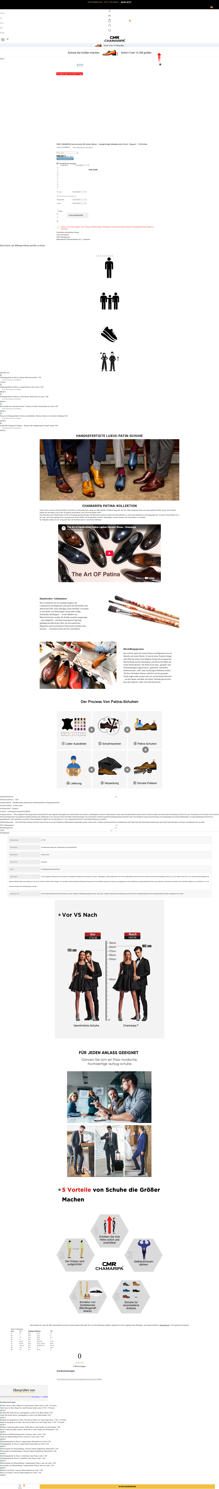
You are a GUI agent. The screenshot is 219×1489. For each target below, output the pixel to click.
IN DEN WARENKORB (76, 215)
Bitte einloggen (35, 1396)
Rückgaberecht (164, 1325)
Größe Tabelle (93, 169)
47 (57, 188)
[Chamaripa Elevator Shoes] (109, 39)
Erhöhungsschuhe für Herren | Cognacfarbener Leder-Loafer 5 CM (21, 387)
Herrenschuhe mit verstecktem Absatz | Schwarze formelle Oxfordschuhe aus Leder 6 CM (29, 406)
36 (57, 167)
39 (57, 173)
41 (57, 177)
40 (57, 175)
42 (57, 179)
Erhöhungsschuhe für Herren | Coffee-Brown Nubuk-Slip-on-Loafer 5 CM (24, 397)
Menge (59, 211)
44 (57, 182)
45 (57, 184)
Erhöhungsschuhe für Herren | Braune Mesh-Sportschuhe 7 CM (20, 377)
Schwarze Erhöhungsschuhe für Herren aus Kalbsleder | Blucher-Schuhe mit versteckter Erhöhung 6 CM (34, 416)
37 (57, 169)
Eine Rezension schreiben (83, 147)
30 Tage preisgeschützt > (65, 159)
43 (57, 180)
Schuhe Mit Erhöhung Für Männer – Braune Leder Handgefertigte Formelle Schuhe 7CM (29, 426)
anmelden (45, 1396)
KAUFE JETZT (126, 2)
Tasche (2, 23)
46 (57, 186)
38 (57, 171)
